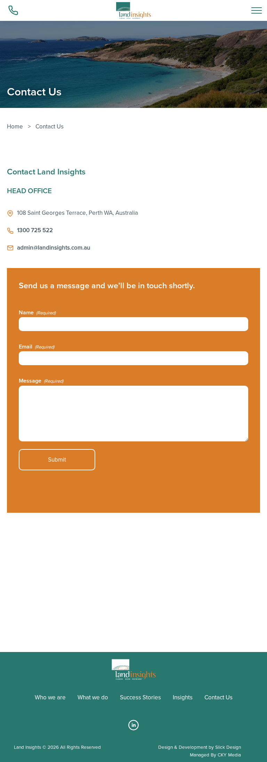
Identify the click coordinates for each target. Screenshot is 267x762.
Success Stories (140, 697)
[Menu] (257, 10)
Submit (57, 459)
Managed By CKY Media (215, 754)
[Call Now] (14, 10)
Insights (183, 697)
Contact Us (218, 697)
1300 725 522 (35, 230)
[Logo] (133, 669)
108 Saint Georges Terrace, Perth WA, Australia (77, 213)
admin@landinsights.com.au (53, 247)
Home (15, 126)
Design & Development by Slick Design (199, 747)
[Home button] (133, 10)
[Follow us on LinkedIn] (133, 728)
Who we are (50, 697)
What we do (93, 697)
